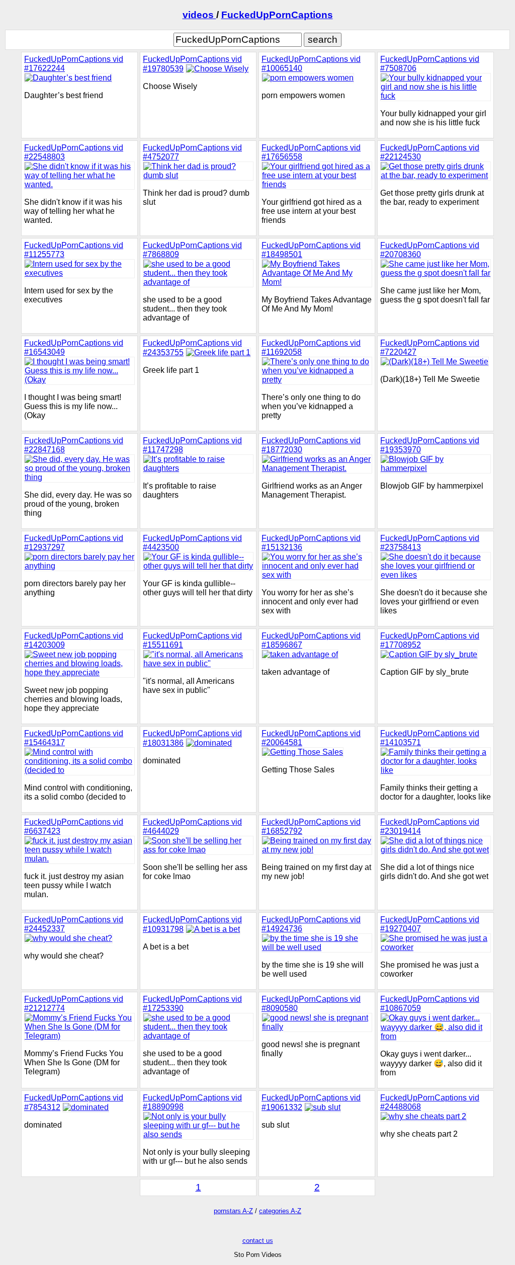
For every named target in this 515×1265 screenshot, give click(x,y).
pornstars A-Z (233, 1211)
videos (199, 15)
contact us (257, 1240)
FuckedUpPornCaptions (277, 15)
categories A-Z (280, 1211)
